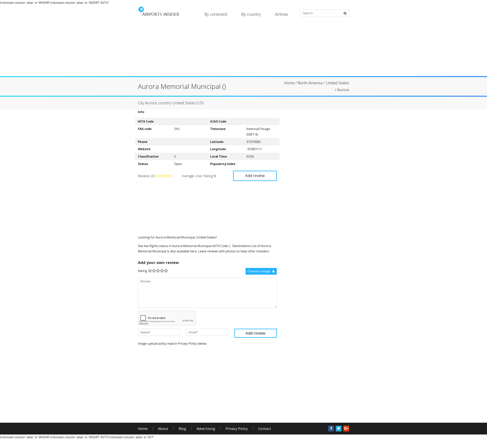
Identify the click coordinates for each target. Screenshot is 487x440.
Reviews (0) (147, 176)
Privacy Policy (237, 428)
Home (143, 428)
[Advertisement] (243, 49)
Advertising (206, 428)
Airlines (281, 14)
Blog (182, 428)
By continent (216, 14)
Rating (142, 271)
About (163, 428)
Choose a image (259, 271)
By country (251, 14)
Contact (264, 428)
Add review (255, 175)
